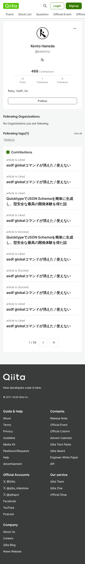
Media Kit (9, 444)
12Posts (23, 80)
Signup (74, 5)
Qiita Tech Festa (60, 444)
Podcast (8, 514)
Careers (8, 538)
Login (57, 5)
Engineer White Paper (64, 457)
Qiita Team (57, 481)
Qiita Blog (9, 545)
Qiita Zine (56, 488)
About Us (9, 531)
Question (42, 14)
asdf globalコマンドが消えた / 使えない (38, 165)
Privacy (8, 431)
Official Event (62, 14)
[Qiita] (11, 6)
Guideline (9, 438)
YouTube (8, 507)
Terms (7, 424)
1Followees (42, 80)
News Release (12, 551)
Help (6, 457)
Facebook (9, 501)
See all (78, 133)
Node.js (9, 140)
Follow (42, 100)
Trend (9, 14)
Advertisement (12, 463)
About (7, 418)
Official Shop (58, 494)
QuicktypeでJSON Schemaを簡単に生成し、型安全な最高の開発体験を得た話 (39, 201)
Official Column (60, 431)
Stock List (24, 14)
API (52, 463)
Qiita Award (57, 450)
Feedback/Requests (16, 450)
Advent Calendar (61, 438)
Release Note (58, 418)
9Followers (62, 80)
